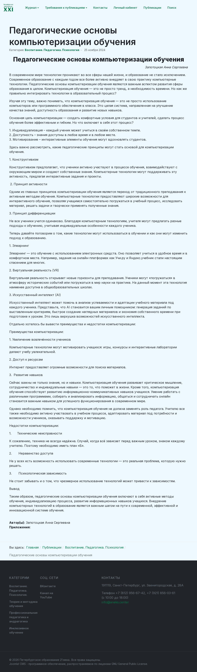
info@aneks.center (115, 602)
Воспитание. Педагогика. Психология (52, 50)
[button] (32, 7)
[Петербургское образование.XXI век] (8, 8)
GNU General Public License (129, 663)
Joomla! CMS (17, 663)
